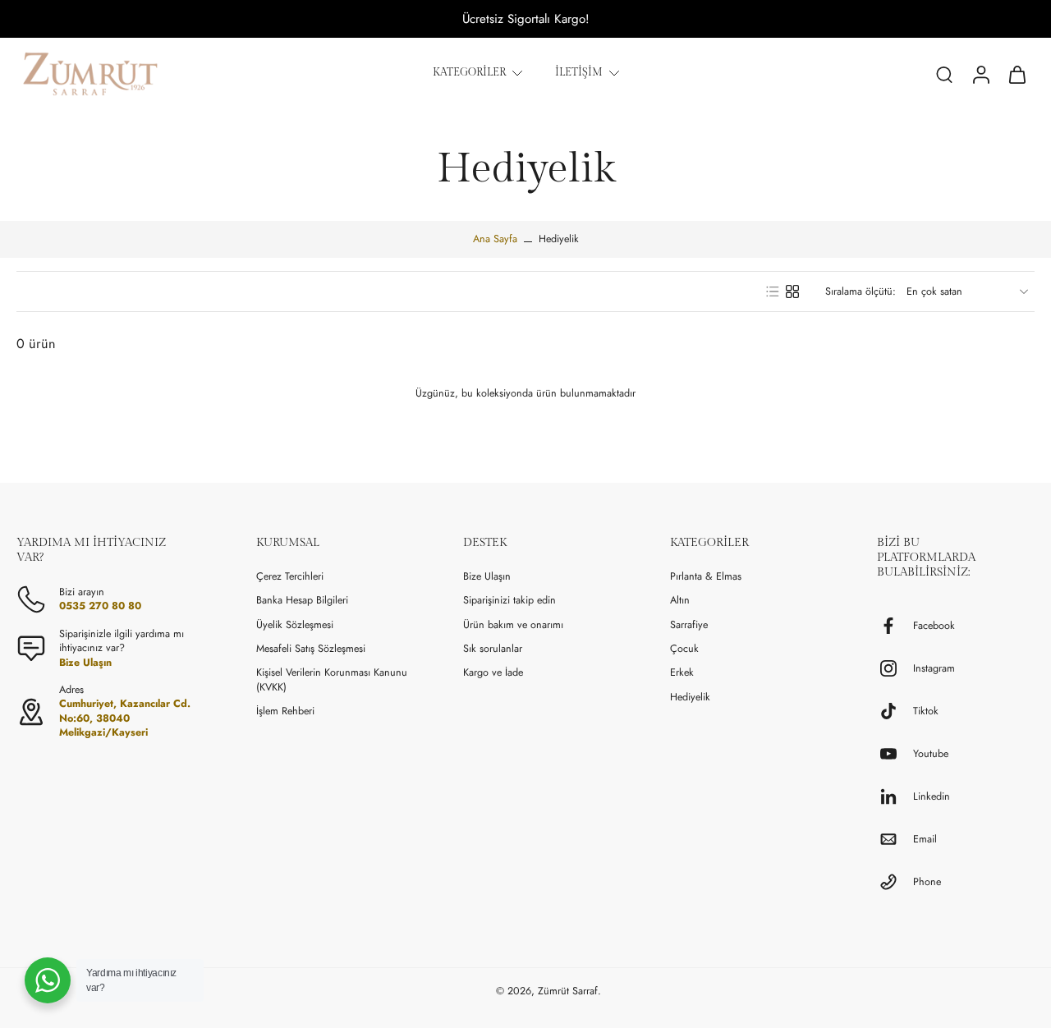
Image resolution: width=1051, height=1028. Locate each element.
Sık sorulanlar (492, 649)
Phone (927, 882)
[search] (944, 73)
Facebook (934, 626)
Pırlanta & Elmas (705, 577)
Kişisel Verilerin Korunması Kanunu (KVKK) (331, 680)
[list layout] (773, 291)
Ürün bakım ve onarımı (513, 625)
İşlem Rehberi (285, 711)
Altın (680, 601)
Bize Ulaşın (487, 577)
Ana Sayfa (495, 239)
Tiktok (926, 711)
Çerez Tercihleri (290, 577)
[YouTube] (895, 754)
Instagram (934, 669)
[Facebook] (895, 626)
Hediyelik (690, 697)
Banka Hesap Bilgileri (302, 601)
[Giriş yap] (980, 74)
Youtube (930, 754)
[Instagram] (895, 668)
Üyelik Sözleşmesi (294, 625)
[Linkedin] (895, 796)
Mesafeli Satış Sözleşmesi (310, 649)
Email (925, 840)
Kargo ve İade (493, 673)
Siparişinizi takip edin (509, 601)
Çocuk (684, 649)
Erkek (682, 673)
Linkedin (931, 797)
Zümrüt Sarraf (568, 991)
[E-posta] (895, 839)
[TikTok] (895, 711)
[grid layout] (792, 291)
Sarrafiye (689, 625)
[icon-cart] (1016, 73)
